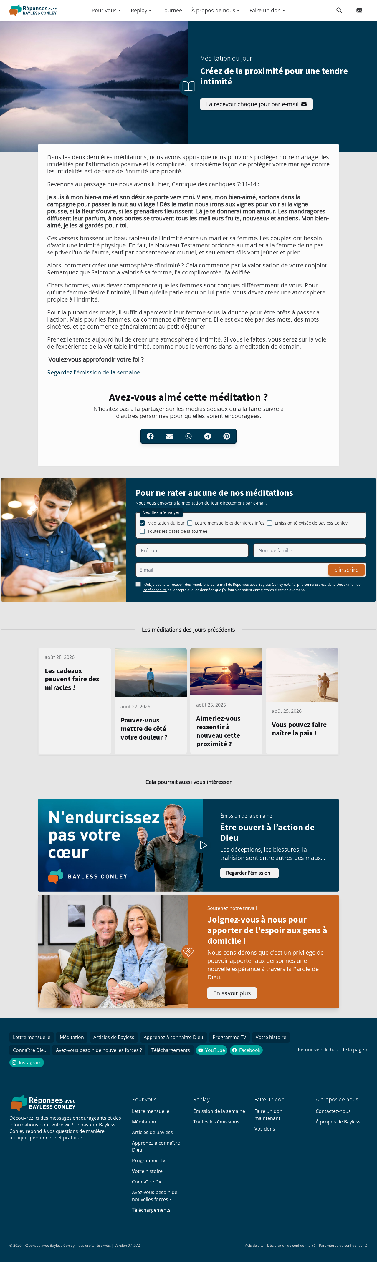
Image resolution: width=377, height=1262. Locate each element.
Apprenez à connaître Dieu (173, 1037)
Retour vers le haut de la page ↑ (333, 1049)
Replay (139, 10)
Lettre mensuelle (31, 1037)
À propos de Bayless (338, 1121)
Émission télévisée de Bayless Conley (311, 523)
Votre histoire (271, 1037)
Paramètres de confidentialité (343, 1245)
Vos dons (264, 1129)
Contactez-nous (333, 1111)
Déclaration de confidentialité (291, 1245)
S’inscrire (346, 570)
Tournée (171, 10)
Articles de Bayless (113, 1037)
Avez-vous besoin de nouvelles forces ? (99, 1050)
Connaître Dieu (30, 1050)
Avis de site (254, 1245)
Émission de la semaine (219, 1111)
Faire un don (265, 10)
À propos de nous (213, 10)
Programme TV (229, 1037)
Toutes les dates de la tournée (177, 531)
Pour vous (104, 10)
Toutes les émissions (216, 1121)
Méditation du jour (166, 523)
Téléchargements (170, 1050)
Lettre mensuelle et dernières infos (229, 523)
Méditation (72, 1037)
